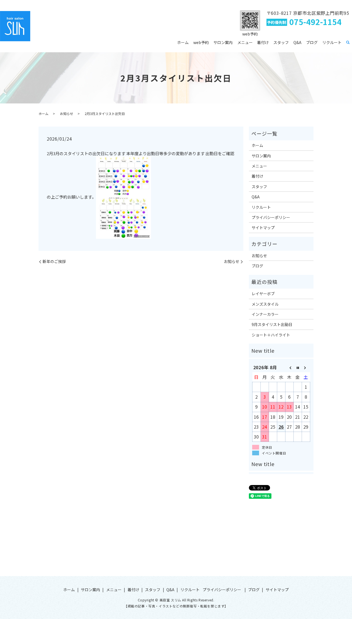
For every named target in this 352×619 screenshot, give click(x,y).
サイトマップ (263, 227)
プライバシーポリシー (271, 217)
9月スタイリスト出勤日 (272, 324)
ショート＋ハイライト (271, 335)
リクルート (332, 42)
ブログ (312, 42)
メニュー (245, 42)
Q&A (297, 42)
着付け (263, 42)
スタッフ (281, 42)
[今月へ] (298, 367)
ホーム (183, 42)
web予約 (201, 42)
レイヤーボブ (263, 293)
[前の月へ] (289, 367)
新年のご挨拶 (54, 261)
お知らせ (66, 113)
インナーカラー (265, 314)
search (348, 43)
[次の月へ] (306, 367)
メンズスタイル (265, 304)
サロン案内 (223, 42)
